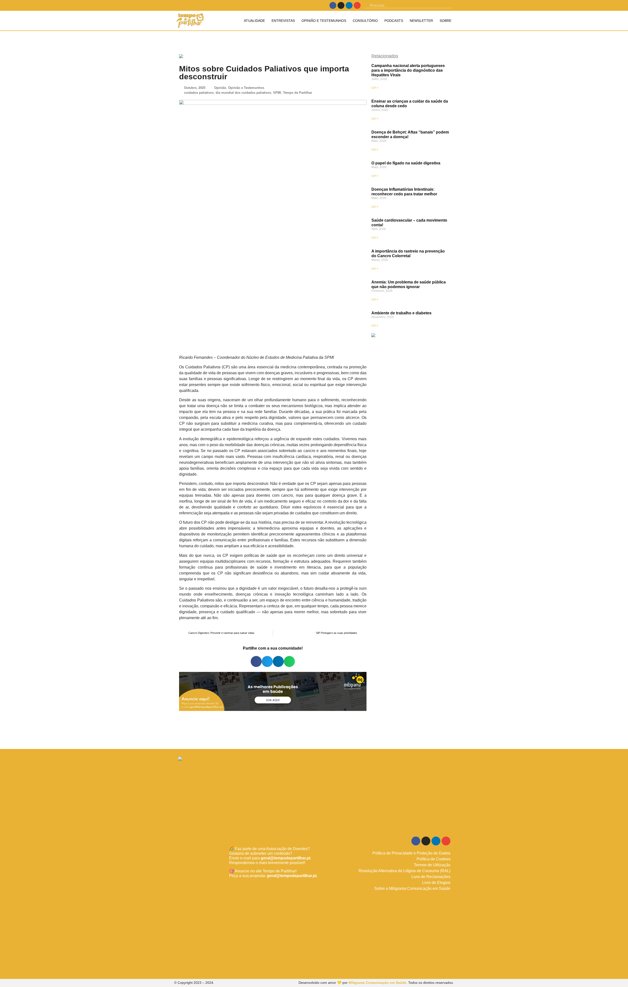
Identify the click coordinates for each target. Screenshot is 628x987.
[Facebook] (332, 5)
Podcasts (393, 21)
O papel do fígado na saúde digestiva (405, 163)
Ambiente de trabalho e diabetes (401, 313)
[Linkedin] (349, 5)
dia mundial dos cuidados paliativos (243, 92)
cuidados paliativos (199, 92)
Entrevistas (283, 21)
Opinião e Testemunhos (323, 21)
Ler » (374, 87)
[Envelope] (357, 5)
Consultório (365, 21)
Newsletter (421, 21)
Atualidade (254, 21)
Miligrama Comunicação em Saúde (377, 983)
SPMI (277, 92)
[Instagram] (341, 5)
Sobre (445, 21)
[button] (256, 661)
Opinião (220, 88)
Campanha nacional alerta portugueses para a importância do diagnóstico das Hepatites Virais (408, 70)
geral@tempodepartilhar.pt (285, 858)
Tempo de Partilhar (297, 92)
